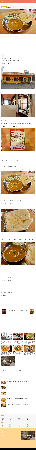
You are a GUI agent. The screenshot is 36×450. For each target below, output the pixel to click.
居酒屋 (20, 370)
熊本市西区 (2, 418)
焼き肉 (10, 426)
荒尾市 (10, 419)
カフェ (3, 370)
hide (4, 55)
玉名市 (2, 419)
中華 (19, 372)
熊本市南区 (10, 418)
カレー (5, 6)
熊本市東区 (28, 417)
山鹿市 (2, 6)
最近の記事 (9, 378)
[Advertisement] (10, 45)
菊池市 (27, 418)
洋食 (19, 368)
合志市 (10, 417)
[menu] (34, 1)
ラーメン (3, 372)
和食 (2, 368)
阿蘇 (27, 419)
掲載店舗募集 (2, 435)
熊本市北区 (19, 417)
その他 (2, 420)
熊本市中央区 (2, 417)
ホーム (2, 431)
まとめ (27, 426)
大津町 (19, 419)
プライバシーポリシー (4, 432)
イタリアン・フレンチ (29, 424)
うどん (19, 425)
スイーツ (19, 426)
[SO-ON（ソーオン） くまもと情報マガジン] (2, 1)
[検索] (32, 1)
